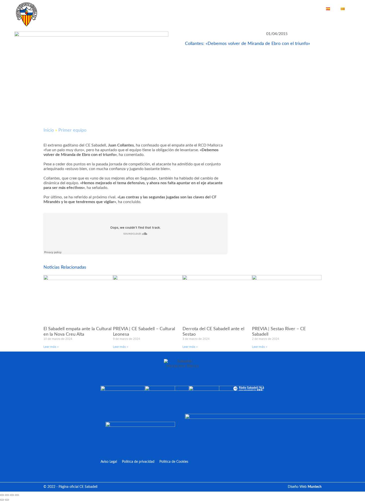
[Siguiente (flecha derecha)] (7, 500)
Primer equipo (72, 130)
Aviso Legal (109, 462)
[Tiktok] (349, 19)
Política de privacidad (138, 462)
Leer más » (51, 347)
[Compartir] (12, 495)
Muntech (315, 487)
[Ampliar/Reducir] (2, 495)
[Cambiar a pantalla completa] (7, 495)
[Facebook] (319, 19)
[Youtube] (334, 19)
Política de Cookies (173, 462)
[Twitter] (327, 19)
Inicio (48, 130)
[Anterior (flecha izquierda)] (2, 500)
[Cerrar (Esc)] (17, 495)
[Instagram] (342, 19)
